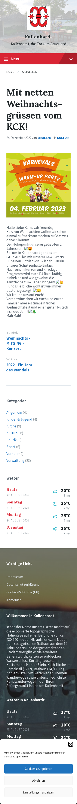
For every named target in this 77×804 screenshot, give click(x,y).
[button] (70, 744)
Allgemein (14, 412)
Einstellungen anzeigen (38, 792)
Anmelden (13, 600)
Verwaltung (15, 460)
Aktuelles (29, 72)
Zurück (12, 332)
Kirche (11, 426)
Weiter (11, 359)
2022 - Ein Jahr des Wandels (19, 367)
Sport (10, 446)
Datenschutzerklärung (23, 584)
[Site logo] (38, 29)
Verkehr (12, 453)
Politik (11, 440)
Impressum (14, 577)
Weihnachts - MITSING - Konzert (18, 343)
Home (10, 72)
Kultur (63, 138)
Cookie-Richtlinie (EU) (22, 592)
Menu (15, 58)
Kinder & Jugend (19, 419)
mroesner (45, 138)
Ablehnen (38, 780)
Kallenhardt (38, 37)
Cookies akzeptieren (38, 769)
